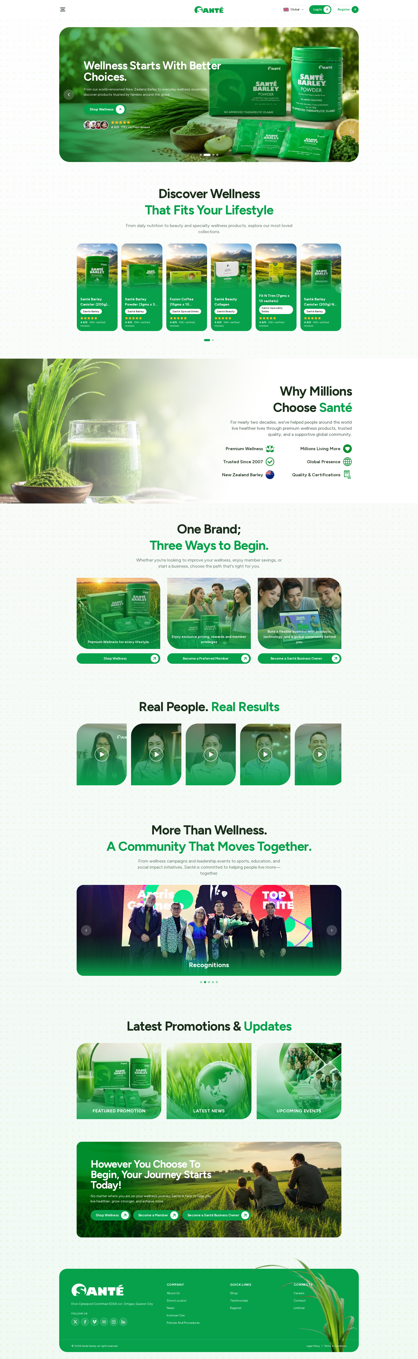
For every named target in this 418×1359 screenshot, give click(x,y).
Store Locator (177, 1300)
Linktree (299, 1308)
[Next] (340, 288)
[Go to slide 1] (201, 155)
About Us (173, 1293)
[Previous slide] (69, 94)
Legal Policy (313, 1345)
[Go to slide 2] (205, 155)
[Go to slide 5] (217, 982)
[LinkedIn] (123, 1322)
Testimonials (239, 1300)
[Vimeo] (94, 1322)
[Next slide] (349, 94)
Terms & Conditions (335, 1345)
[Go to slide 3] (210, 155)
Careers (299, 1293)
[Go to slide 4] (217, 155)
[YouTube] (104, 1322)
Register (235, 1308)
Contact (300, 1300)
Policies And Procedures (183, 1323)
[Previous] (86, 930)
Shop (234, 1293)
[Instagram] (114, 1322)
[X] (75, 1322)
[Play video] (102, 754)
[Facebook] (85, 1322)
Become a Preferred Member (114, 109)
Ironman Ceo (176, 1315)
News (170, 1308)
